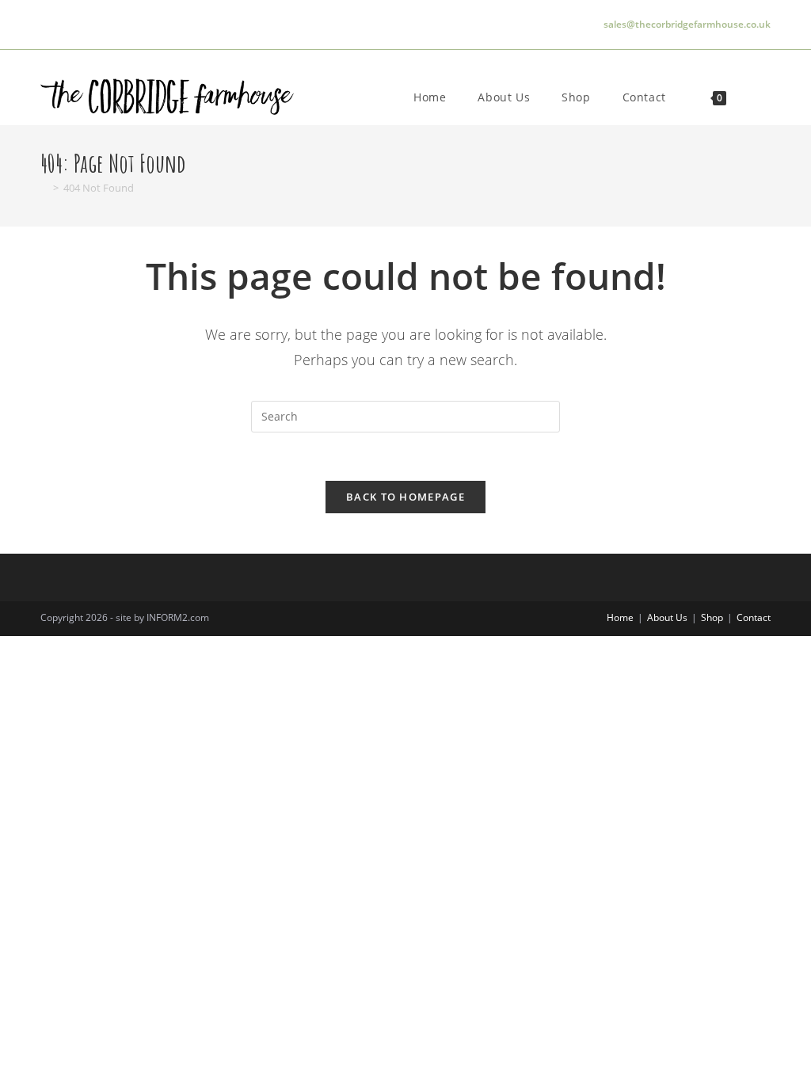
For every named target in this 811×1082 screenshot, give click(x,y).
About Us (667, 617)
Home (620, 617)
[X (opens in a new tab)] (49, 24)
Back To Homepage (405, 497)
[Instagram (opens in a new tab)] (97, 24)
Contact (754, 617)
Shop (712, 617)
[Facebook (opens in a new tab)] (72, 24)
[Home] (44, 188)
